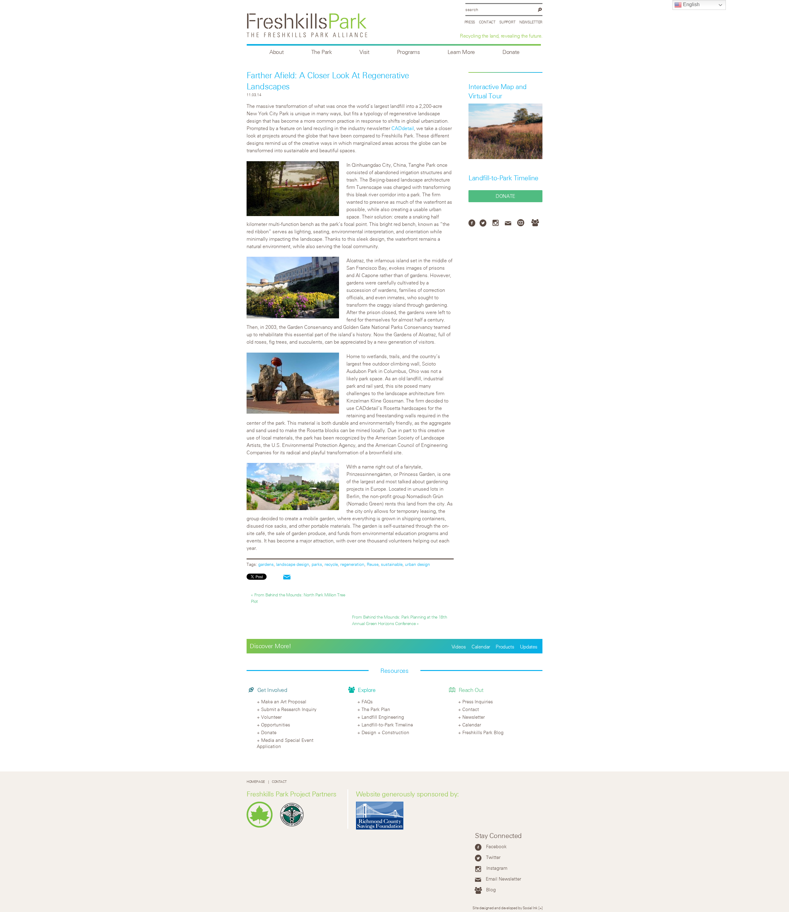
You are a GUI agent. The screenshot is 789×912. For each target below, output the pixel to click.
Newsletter (530, 21)
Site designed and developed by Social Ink (505, 907)
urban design (417, 564)
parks (317, 564)
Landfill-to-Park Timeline (503, 178)
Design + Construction (385, 732)
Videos (459, 647)
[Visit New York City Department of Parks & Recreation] (261, 826)
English (691, 4)
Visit (364, 52)
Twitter (493, 857)
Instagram (496, 868)
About (276, 52)
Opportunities (275, 724)
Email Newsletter (503, 878)
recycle (331, 564)
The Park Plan (376, 709)
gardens (266, 564)
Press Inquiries (477, 701)
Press (469, 21)
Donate (511, 52)
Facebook (496, 846)
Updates (529, 647)
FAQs (367, 701)
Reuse (372, 564)
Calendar (481, 647)
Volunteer (271, 717)
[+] (540, 907)
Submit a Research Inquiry (289, 709)
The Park (321, 52)
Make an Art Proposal (283, 701)
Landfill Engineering (383, 717)
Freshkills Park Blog (483, 732)
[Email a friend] (286, 577)
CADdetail (402, 128)
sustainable (392, 564)
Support (507, 21)
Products (505, 647)
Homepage (256, 781)
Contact (487, 21)
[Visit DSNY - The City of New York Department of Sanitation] (293, 826)
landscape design (292, 564)
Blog (491, 889)
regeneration (352, 564)
